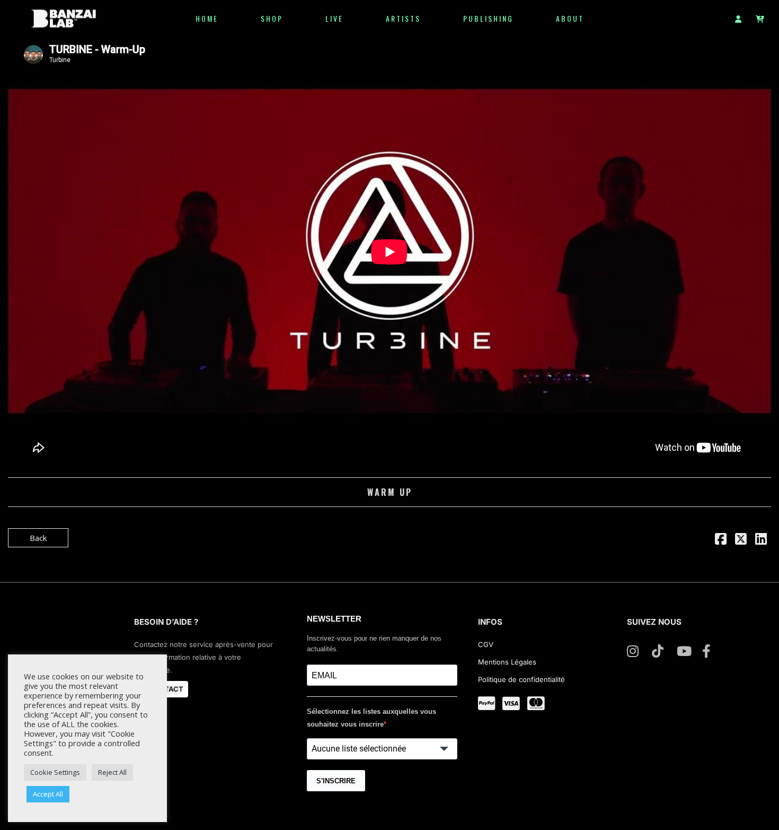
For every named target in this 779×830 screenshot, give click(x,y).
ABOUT (570, 18)
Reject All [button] (112, 772)
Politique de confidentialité (521, 679)
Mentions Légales (507, 662)
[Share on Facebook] (721, 540)
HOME (207, 18)
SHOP (272, 18)
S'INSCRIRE (336, 781)
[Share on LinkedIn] (761, 540)
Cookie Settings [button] (55, 772)
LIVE (334, 18)
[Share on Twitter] (741, 540)
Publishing (488, 18)
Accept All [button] (48, 794)
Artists (403, 18)
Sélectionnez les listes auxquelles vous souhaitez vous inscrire (371, 717)
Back (38, 537)
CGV (486, 644)
